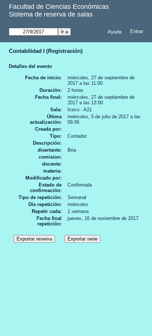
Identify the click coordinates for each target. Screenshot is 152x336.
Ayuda (114, 32)
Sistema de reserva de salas (51, 14)
